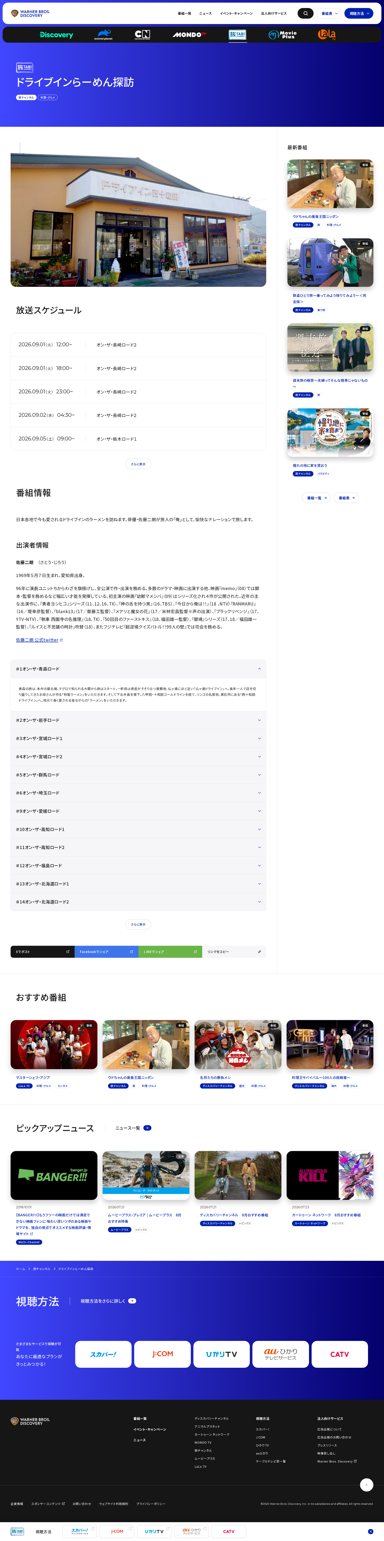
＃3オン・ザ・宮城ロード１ (39, 738)
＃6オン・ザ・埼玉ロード (37, 793)
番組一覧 (184, 13)
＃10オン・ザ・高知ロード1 (40, 829)
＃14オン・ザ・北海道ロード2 (42, 901)
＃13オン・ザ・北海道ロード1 (42, 883)
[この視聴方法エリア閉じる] (371, 1532)
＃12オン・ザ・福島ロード (39, 865)
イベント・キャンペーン (236, 13)
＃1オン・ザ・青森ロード (37, 669)
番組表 (327, 13)
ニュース (205, 13)
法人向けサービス (274, 13)
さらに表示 (138, 464)
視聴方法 (357, 13)
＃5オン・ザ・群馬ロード (37, 775)
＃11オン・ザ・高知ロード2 (40, 847)
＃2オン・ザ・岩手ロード (37, 720)
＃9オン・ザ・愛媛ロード (37, 811)
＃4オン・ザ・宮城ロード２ (39, 756)
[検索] (306, 13)
